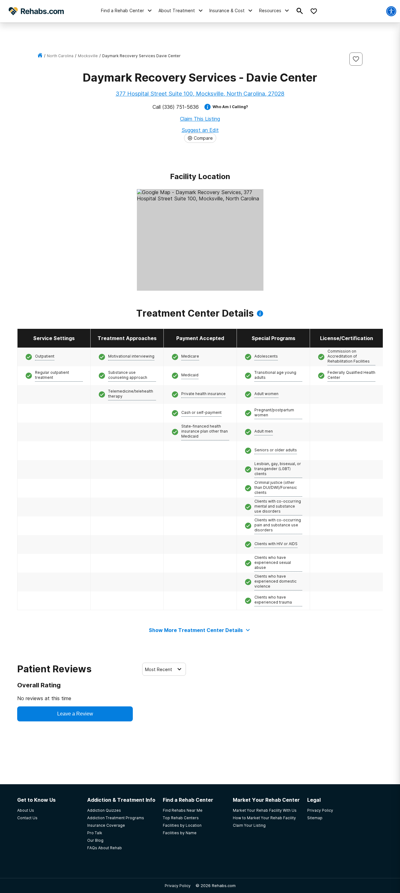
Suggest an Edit (200, 130)
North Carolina (60, 55)
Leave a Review (75, 713)
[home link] (40, 56)
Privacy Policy (178, 885)
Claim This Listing (200, 119)
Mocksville (88, 55)
